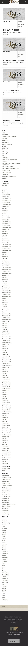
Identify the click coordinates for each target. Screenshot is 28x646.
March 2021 (5, 308)
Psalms (4, 534)
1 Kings (4, 530)
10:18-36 (15, 62)
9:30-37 (15, 123)
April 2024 (5, 237)
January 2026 (5, 196)
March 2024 (5, 239)
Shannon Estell (6, 496)
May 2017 (4, 396)
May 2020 (4, 327)
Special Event (6, 468)
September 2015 (6, 434)
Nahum (4, 549)
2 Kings (10, 32)
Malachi (4, 559)
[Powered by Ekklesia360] (16, 634)
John (3, 567)
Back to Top (14, 641)
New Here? (9, 617)
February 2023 (6, 264)
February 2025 (6, 217)
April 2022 (4, 283)
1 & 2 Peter (5, 148)
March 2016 (5, 423)
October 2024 (6, 225)
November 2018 (6, 362)
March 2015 (5, 446)
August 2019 (5, 344)
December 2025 (6, 198)
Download (21, 24)
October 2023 (6, 248)
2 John (4, 596)
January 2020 (5, 335)
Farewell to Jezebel (12, 120)
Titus (3, 156)
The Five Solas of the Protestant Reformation (11, 164)
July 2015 (4, 438)
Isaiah (3, 536)
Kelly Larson (5, 475)
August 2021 (5, 298)
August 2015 (5, 436)
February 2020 (6, 333)
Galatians (4, 178)
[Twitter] (16, 628)
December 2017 (6, 383)
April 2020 (5, 329)
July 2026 (4, 185)
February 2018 (6, 379)
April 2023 (4, 260)
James (4, 588)
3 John (4, 598)
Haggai (4, 555)
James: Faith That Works (9, 176)
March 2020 (5, 331)
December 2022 (6, 267)
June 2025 (5, 210)
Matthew (4, 561)
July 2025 (4, 208)
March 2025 (5, 216)
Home (3, 606)
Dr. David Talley (6, 491)
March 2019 (5, 354)
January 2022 (5, 289)
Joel (3, 540)
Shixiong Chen (6, 500)
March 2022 (5, 285)
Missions (4, 138)
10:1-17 (14, 92)
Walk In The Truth (7, 144)
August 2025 (5, 206)
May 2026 (4, 189)
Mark (3, 563)
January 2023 (5, 266)
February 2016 (6, 425)
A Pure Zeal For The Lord (13, 60)
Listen (20, 21)
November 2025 (6, 200)
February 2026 (6, 194)
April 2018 (4, 375)
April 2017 (4, 398)
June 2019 (5, 348)
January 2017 (5, 404)
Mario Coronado (6, 479)
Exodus (4, 150)
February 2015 (6, 448)
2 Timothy (5, 582)
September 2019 (6, 342)
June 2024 (5, 233)
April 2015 (4, 444)
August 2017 (5, 390)
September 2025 (6, 204)
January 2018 (5, 381)
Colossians (5, 157)
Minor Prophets (6, 172)
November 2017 (6, 385)
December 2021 (6, 290)
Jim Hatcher (5, 498)
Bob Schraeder (6, 489)
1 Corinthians (5, 573)
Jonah (3, 546)
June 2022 (5, 279)
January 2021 (5, 312)
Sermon (5, 34)
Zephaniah (5, 553)
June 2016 (5, 417)
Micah (3, 548)
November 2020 (6, 315)
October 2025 (6, 202)
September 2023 (6, 250)
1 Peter (4, 590)
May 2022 (4, 281)
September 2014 (6, 458)
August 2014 (5, 459)
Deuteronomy (6, 523)
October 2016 (6, 409)
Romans (4, 571)
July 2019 (4, 346)
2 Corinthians (5, 154)
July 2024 (4, 231)
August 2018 (5, 367)
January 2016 (5, 427)
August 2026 (5, 183)
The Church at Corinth (8, 166)
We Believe (5, 142)
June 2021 (5, 302)
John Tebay (5, 508)
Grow (14, 620)
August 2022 (5, 275)
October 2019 (6, 340)
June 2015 (5, 440)
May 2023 (4, 258)
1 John (4, 146)
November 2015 (6, 431)
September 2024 (6, 227)
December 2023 (6, 244)
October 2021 (6, 294)
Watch (20, 26)
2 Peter (4, 592)
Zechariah (5, 557)
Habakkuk (5, 551)
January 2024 (5, 242)
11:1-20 (14, 32)
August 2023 (5, 252)
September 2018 (6, 365)
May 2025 (4, 212)
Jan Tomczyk (5, 493)
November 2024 (6, 223)
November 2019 (6, 338)
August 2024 (5, 229)
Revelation (5, 140)
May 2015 (4, 442)
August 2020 (5, 321)
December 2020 (6, 313)
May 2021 (4, 304)
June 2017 (5, 394)
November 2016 (6, 408)
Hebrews (4, 586)
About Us (17, 617)
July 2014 (4, 461)
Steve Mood (5, 487)
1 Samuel (4, 528)
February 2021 (6, 310)
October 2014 (6, 456)
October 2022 (6, 271)
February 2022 (6, 287)
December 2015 (6, 429)
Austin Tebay (5, 481)
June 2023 (5, 256)
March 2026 (5, 193)
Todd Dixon (5, 510)
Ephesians (5, 174)
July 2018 (4, 369)
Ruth (3, 526)
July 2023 (4, 254)
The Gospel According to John (10, 168)
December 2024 (6, 221)
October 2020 (6, 317)
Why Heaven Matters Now (9, 159)
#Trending (5, 152)
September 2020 (6, 319)
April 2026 (5, 191)
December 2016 (6, 406)
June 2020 (5, 325)
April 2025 (5, 214)
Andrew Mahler (6, 506)
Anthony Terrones (7, 485)
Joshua (4, 525)
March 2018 (5, 377)
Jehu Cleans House (11, 90)
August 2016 (5, 413)
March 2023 (5, 262)
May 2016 (4, 419)
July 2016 (4, 415)
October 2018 (6, 363)
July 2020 (4, 323)
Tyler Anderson (6, 477)
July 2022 (4, 277)
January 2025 (5, 219)
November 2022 (6, 269)
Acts (3, 569)
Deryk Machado (6, 495)
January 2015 (5, 450)
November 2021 (6, 292)
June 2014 (5, 463)
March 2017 (5, 400)
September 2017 (6, 388)
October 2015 (6, 433)
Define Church (6, 170)
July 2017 (4, 392)
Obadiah (4, 544)
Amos (3, 542)
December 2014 (6, 452)
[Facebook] (12, 628)
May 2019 (4, 350)
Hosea (4, 538)
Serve (20, 620)
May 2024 (4, 235)
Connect (7, 620)
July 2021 (4, 300)
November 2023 (6, 246)
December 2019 (6, 337)
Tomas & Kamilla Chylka (8, 504)
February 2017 (6, 402)
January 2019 (5, 358)
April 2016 (4, 421)
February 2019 (6, 356)
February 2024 (6, 241)
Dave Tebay (5, 514)
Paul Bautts (5, 512)
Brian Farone (5, 502)
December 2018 (6, 360)
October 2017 (6, 386)
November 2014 (6, 454)
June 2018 (5, 371)
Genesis (4, 161)
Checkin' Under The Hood (9, 136)
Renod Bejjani (6, 483)
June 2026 (5, 187)
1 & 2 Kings (5, 134)
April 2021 (4, 306)
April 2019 (4, 352)
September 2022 (6, 273)
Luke (3, 132)
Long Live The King (11, 30)
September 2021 (6, 296)
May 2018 (4, 373)
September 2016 (6, 411)
